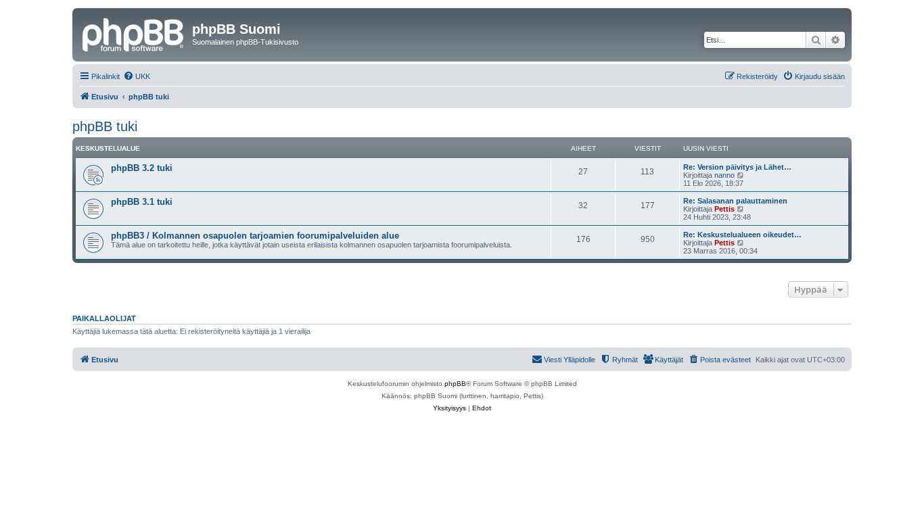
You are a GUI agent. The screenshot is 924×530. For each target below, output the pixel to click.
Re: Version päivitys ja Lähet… (737, 167)
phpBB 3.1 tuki (141, 202)
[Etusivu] (134, 33)
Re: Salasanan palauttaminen (735, 201)
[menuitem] (136, 76)
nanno (724, 175)
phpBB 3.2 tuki (141, 168)
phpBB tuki (104, 126)
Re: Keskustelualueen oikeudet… (742, 235)
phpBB (455, 383)
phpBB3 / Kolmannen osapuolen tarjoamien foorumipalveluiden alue (255, 236)
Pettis (724, 209)
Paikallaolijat (104, 318)
